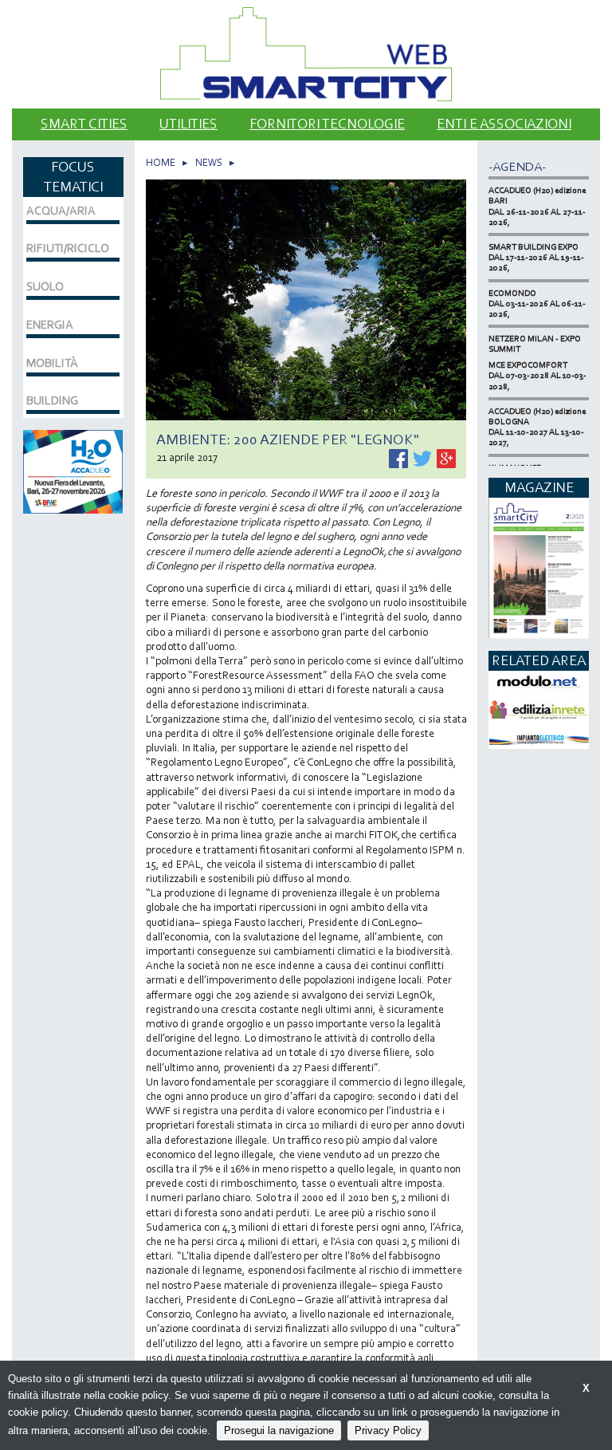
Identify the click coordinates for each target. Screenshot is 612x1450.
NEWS (208, 162)
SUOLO (45, 286)
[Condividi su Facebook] (399, 456)
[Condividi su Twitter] (423, 456)
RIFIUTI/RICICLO (67, 248)
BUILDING (52, 400)
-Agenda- (517, 166)
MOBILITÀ (52, 363)
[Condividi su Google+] (446, 456)
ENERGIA (49, 324)
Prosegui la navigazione (279, 1430)
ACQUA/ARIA (61, 210)
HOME (160, 162)
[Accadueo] (73, 470)
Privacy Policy (388, 1430)
